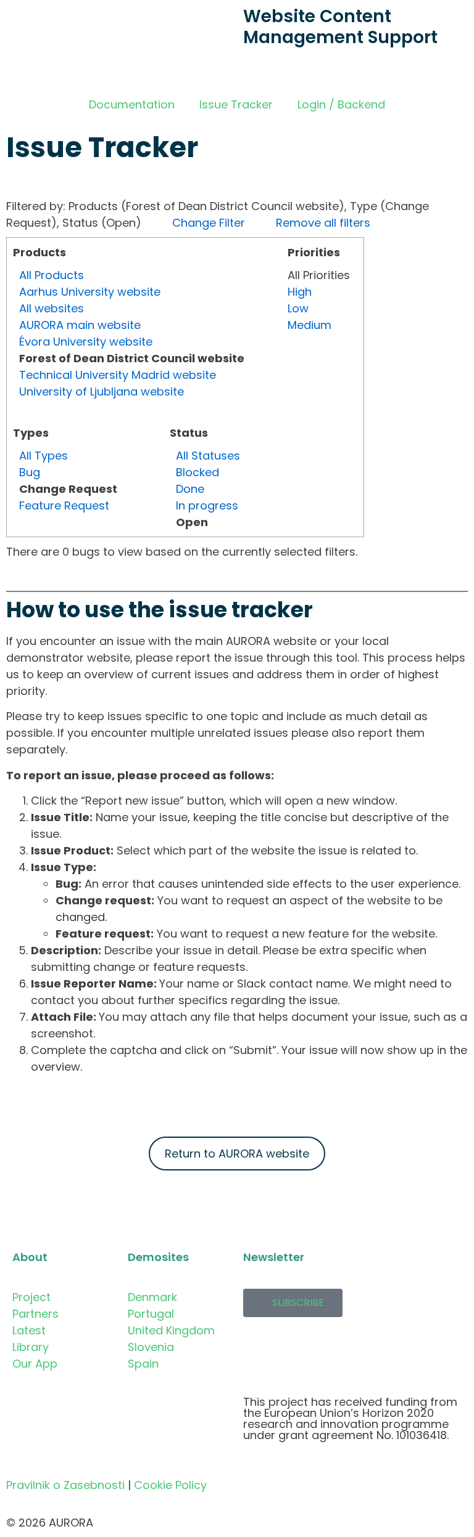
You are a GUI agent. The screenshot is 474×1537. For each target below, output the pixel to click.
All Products (51, 275)
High (300, 291)
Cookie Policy (170, 1485)
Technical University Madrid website (117, 375)
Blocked (197, 472)
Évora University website (85, 341)
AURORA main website (80, 325)
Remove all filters (323, 222)
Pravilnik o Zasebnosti (65, 1485)
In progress (207, 505)
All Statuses (208, 455)
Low (298, 308)
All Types (43, 455)
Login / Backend (341, 104)
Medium (309, 325)
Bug (29, 472)
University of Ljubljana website (101, 391)
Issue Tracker (236, 104)
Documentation (132, 104)
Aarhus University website (89, 291)
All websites (51, 308)
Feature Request (64, 505)
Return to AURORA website (237, 1153)
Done (190, 489)
